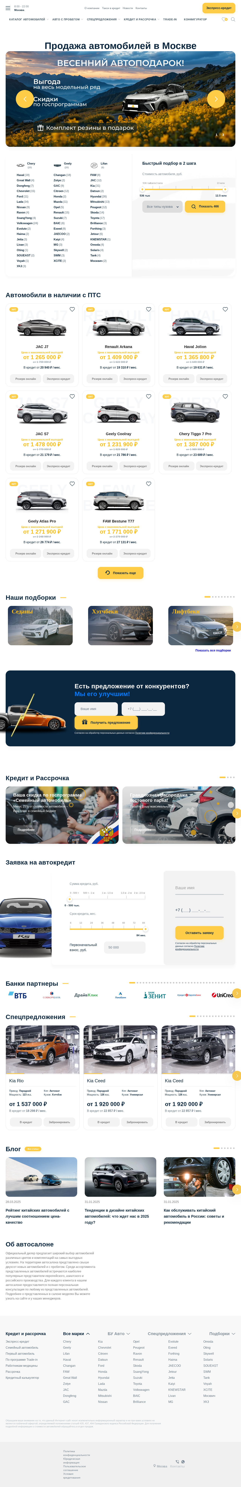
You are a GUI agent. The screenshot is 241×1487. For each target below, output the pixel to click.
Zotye (67, 1383)
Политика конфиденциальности (76, 1453)
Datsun (103, 1359)
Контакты (141, 8)
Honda (102, 1371)
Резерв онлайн (25, 378)
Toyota (137, 1383)
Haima (172, 1359)
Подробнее (26, 829)
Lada (101, 1383)
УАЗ (206, 1401)
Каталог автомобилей (27, 19)
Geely (67, 1347)
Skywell (208, 1353)
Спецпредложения (102, 19)
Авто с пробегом (66, 19)
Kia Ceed (96, 1080)
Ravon (137, 1353)
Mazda (102, 1389)
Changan (69, 1365)
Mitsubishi (105, 1395)
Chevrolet (104, 1347)
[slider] (142, 189)
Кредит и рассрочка (140, 19)
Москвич (209, 1395)
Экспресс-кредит (219, 8)
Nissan (103, 1401)
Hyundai (103, 1377)
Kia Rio (16, 1080)
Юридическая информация (71, 1460)
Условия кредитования (71, 1475)
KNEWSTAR (177, 1389)
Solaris (208, 1359)
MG (170, 1401)
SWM (207, 1371)
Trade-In (170, 19)
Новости (128, 8)
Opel (136, 1341)
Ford (101, 1365)
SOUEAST (210, 1365)
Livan (172, 1395)
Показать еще (124, 573)
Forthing (173, 1353)
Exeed (172, 1347)
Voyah (207, 1383)
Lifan (66, 1353)
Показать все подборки (213, 650)
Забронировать (59, 1122)
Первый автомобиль (20, 1353)
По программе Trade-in (22, 1359)
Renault (138, 1359)
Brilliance (139, 1401)
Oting (206, 1347)
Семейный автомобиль (22, 1347)
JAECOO (174, 1365)
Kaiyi (171, 1383)
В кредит (26, 1122)
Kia (100, 1341)
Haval (67, 1359)
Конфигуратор (195, 19)
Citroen (103, 1353)
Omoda (208, 1341)
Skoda (137, 1365)
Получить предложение (110, 722)
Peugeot (138, 1347)
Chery (67, 1341)
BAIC (136, 1395)
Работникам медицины (22, 1365)
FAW (66, 1371)
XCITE (207, 1389)
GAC (66, 1401)
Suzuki (137, 1377)
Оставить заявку (199, 933)
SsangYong (141, 1371)
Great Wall (70, 1377)
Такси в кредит (111, 8)
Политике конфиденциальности (152, 733)
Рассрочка (13, 1371)
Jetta (171, 1377)
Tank (206, 1377)
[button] (207, 597)
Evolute (173, 1341)
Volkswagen (141, 1389)
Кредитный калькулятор (22, 1377)
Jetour (172, 1371)
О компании (92, 8)
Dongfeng (69, 1395)
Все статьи (33, 1149)
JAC (66, 1389)
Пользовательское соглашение (74, 1468)
